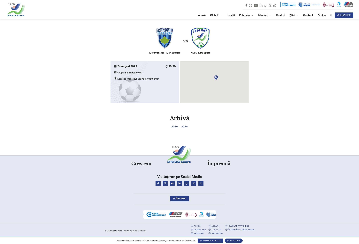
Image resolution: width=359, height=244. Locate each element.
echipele (216, 229)
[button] (331, 15)
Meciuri (263, 15)
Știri (292, 15)
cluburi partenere (238, 226)
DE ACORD (235, 241)
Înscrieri (345, 15)
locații (215, 226)
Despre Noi (200, 229)
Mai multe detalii (211, 241)
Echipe (321, 15)
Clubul (214, 15)
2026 (174, 126)
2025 (184, 126)
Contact (308, 15)
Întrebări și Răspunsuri (241, 229)
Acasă (202, 15)
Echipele (244, 15)
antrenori (217, 233)
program (199, 233)
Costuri (280, 15)
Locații (230, 15)
